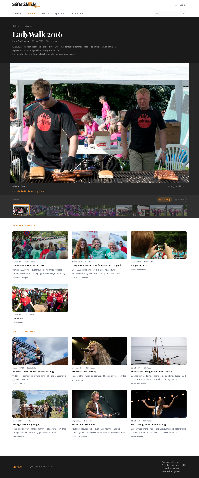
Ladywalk (28, 26)
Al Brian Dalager (21, 277)
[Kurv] (175, 5)
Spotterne (60, 13)
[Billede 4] (72, 210)
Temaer (45, 13)
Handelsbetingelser (171, 471)
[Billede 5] (89, 210)
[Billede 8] (141, 210)
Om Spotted (77, 13)
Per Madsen (23, 41)
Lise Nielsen (19, 436)
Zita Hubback (19, 384)
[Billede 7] (124, 210)
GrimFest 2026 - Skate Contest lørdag (33, 371)
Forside (18, 13)
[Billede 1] (21, 210)
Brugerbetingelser (170, 468)
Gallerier (32, 13)
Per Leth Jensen (139, 384)
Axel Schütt (19, 322)
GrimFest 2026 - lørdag (84, 371)
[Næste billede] (183, 123)
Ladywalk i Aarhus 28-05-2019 (28, 265)
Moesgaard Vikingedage (25, 424)
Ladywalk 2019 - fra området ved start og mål (97, 265)
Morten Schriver (139, 269)
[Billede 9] (158, 210)
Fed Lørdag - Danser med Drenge (149, 424)
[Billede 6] (107, 210)
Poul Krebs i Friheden (83, 424)
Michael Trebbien (81, 277)
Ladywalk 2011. (139, 265)
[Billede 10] (175, 210)
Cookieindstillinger (170, 462)
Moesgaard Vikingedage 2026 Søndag (151, 371)
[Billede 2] (38, 210)
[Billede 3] (55, 210)
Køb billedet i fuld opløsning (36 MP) (29, 191)
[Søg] (184, 13)
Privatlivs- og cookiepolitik (174, 465)
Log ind (183, 5)
